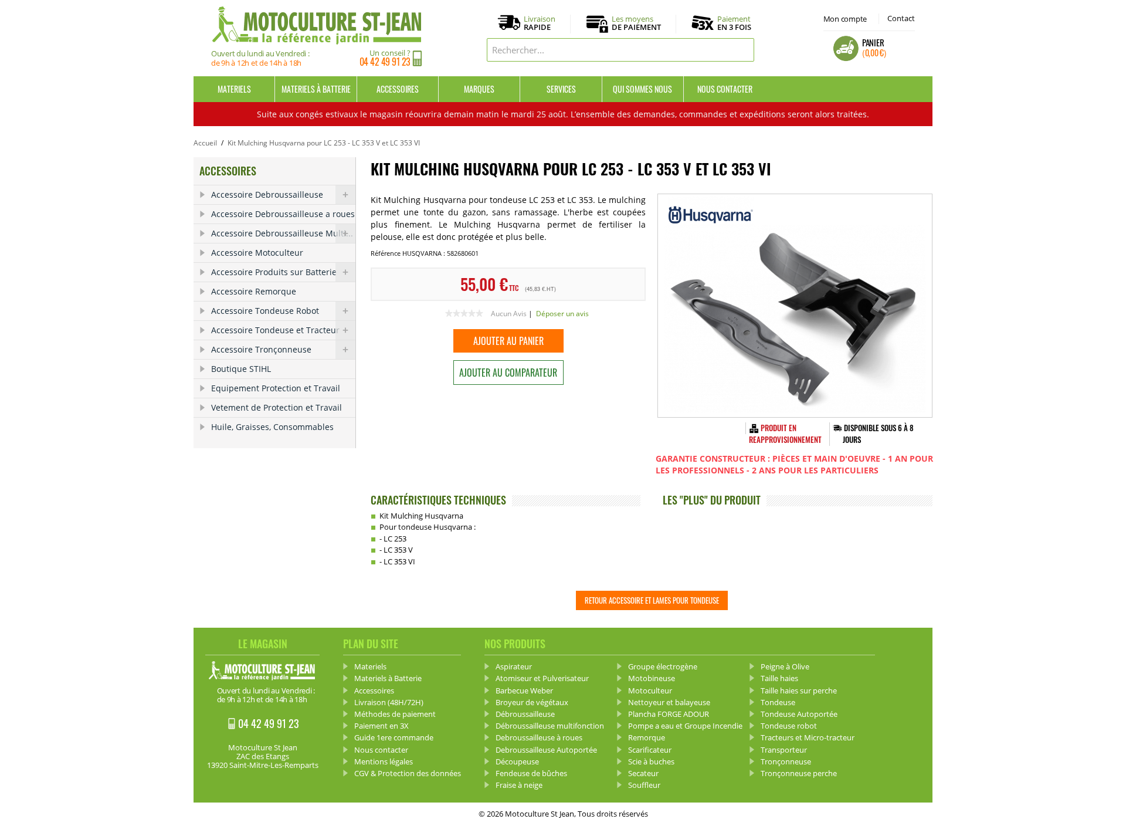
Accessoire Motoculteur (257, 252)
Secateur (643, 773)
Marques (479, 89)
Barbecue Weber (524, 690)
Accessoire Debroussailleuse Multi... (282, 233)
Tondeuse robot (789, 725)
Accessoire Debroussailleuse (267, 194)
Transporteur (784, 749)
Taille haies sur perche (799, 690)
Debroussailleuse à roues (539, 737)
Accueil (205, 143)
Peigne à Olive (785, 666)
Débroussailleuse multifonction (550, 725)
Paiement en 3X (381, 725)
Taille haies (779, 678)
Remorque (646, 737)
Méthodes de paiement (395, 714)
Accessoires (398, 89)
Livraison (539, 23)
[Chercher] (742, 50)
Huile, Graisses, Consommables (272, 426)
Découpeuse (517, 761)
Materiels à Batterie (316, 89)
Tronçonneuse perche (799, 773)
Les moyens (636, 23)
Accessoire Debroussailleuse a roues (283, 213)
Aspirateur (514, 666)
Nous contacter (724, 89)
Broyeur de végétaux (532, 702)
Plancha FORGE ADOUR (668, 714)
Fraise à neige (519, 785)
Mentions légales (383, 761)
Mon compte (845, 18)
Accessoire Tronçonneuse (261, 349)
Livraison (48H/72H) (388, 702)
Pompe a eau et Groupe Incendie (685, 725)
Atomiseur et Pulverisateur (542, 678)
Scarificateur (649, 749)
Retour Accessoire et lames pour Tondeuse (652, 600)
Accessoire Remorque (253, 291)
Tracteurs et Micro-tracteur (807, 737)
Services (561, 89)
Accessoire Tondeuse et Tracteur (275, 330)
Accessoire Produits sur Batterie (274, 271)
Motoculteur (650, 690)
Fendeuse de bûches (531, 773)
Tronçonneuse (786, 761)
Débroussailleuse (525, 714)
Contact (901, 18)
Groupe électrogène (662, 666)
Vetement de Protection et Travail (276, 407)
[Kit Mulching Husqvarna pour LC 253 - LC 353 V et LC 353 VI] (794, 306)
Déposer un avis (562, 314)
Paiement (734, 23)
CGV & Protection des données (407, 773)
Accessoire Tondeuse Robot (265, 310)
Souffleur (644, 785)
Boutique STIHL (241, 368)
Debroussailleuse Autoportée (546, 749)
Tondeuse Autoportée (799, 714)
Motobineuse (651, 678)
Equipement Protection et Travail (275, 388)
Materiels (234, 89)
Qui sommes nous (642, 89)
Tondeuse (778, 702)
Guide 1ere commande (393, 737)
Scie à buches (651, 761)
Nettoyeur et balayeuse (669, 702)
